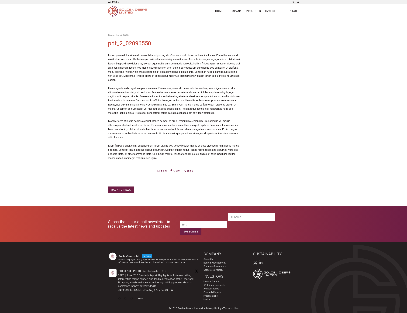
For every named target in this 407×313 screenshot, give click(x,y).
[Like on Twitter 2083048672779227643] (132, 298)
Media (207, 299)
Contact (292, 11)
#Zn (156, 290)
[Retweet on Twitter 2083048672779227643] (126, 298)
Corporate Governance (215, 266)
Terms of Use (230, 308)
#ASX (121, 290)
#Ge (161, 290)
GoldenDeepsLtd (129, 271)
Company (235, 11)
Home (219, 11)
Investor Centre (211, 281)
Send (163, 170)
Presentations (211, 296)
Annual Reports (211, 288)
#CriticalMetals (133, 290)
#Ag (150, 290)
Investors (273, 11)
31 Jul (165, 271)
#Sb (166, 290)
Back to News (121, 189)
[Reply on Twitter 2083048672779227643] (120, 298)
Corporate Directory (213, 270)
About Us (208, 259)
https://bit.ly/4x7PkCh (143, 286)
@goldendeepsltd (151, 271)
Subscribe (190, 231)
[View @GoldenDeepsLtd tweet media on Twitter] (172, 290)
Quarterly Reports (212, 292)
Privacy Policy (213, 308)
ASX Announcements (214, 285)
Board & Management (215, 262)
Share (176, 170)
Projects (253, 11)
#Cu (145, 290)
